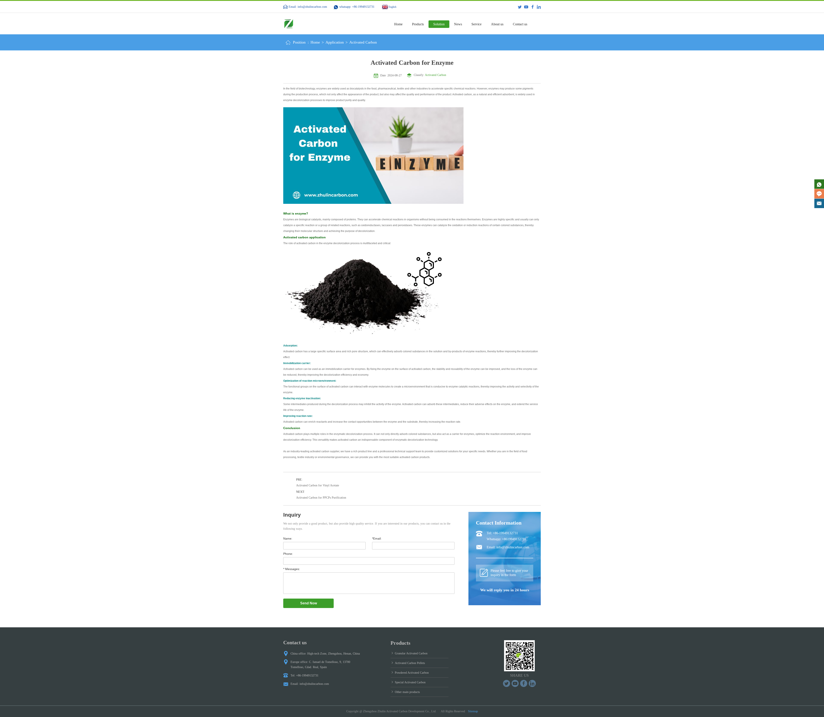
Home (398, 24)
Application (335, 42)
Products (418, 24)
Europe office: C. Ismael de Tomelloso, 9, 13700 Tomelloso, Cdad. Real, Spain (320, 664)
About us (497, 24)
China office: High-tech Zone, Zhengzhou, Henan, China (325, 653)
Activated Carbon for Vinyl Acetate (317, 485)
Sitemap (473, 711)
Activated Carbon (363, 42)
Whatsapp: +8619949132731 (506, 539)
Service (476, 24)
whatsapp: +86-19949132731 (356, 6)
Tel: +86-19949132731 (502, 533)
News (458, 24)
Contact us (520, 24)
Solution (439, 24)
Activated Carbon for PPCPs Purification (321, 497)
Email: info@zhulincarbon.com (308, 6)
